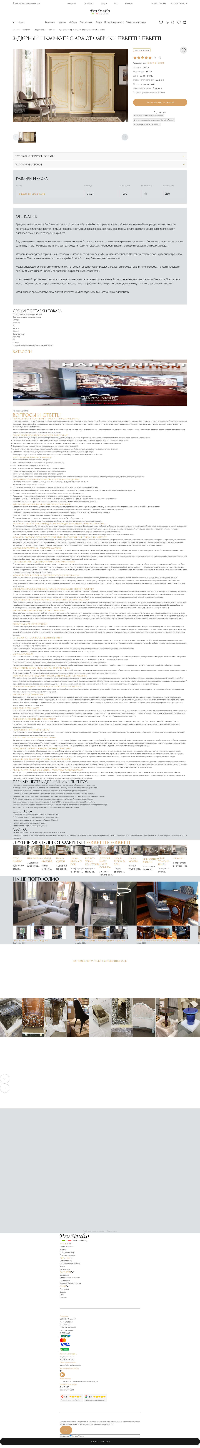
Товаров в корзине (101, 1441)
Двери (98, 22)
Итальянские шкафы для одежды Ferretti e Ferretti (154, 120)
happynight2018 (22, 411)
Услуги (104, 3)
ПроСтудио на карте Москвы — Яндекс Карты (100, 1231)
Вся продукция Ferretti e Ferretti (147, 124)
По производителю (113, 22)
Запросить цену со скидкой (160, 102)
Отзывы (63, 1292)
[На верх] (66, 1430)
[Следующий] (125, 137)
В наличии (50, 22)
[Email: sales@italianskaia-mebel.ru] (160, 22)
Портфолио (72, 3)
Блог (116, 3)
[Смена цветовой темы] (166, 22)
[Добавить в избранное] (23, 849)
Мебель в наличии (67, 1247)
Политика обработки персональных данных (123, 1421)
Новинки (62, 22)
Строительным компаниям (70, 1278)
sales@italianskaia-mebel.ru (70, 1365)
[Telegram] (60, 1371)
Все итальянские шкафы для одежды (148, 115)
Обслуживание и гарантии (70, 1263)
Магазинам (64, 1275)
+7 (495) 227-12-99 (67, 1357)
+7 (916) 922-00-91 (67, 1359)
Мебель (73, 22)
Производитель (148, 63)
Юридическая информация (70, 1283)
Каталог (22, 22)
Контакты (128, 3)
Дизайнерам (65, 1280)
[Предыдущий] (16, 137)
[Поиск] (172, 22)
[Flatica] (100, 1374)
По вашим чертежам (136, 22)
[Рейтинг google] (95, 1401)
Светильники (86, 22)
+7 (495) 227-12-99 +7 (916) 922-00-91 (168, 3)
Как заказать (89, 3)
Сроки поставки (66, 1261)
